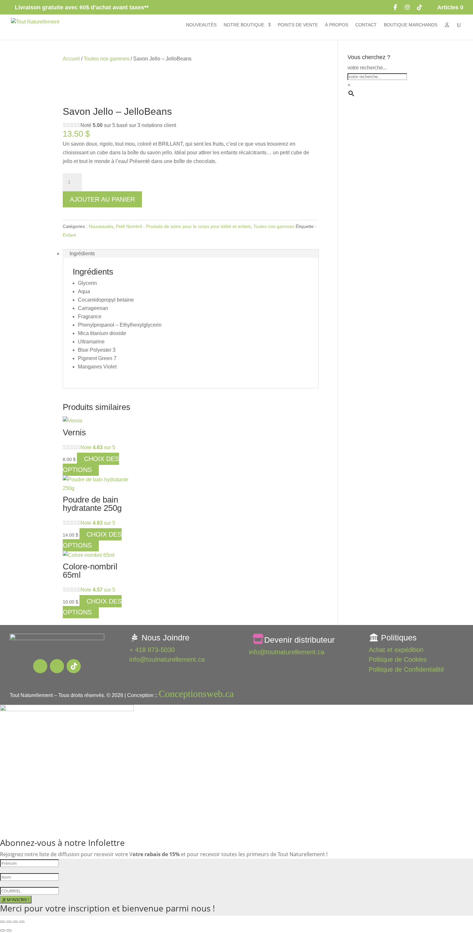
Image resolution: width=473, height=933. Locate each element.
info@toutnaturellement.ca (167, 659)
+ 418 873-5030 (152, 649)
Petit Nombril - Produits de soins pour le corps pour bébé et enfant (183, 226)
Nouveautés (201, 25)
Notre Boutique (244, 25)
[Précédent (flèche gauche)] (2, 930)
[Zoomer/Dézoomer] (2, 922)
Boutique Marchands (410, 25)
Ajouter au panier (102, 199)
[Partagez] (15, 922)
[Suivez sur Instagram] (57, 666)
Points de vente (298, 25)
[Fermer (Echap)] (21, 922)
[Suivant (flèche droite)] (9, 930)
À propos (336, 25)
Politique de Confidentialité (406, 669)
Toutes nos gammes (106, 58)
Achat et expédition (396, 649)
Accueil (71, 58)
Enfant (69, 235)
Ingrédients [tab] (82, 253)
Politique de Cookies (398, 659)
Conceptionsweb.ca (196, 693)
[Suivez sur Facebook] (40, 666)
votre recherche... (367, 67)
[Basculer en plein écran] (9, 922)
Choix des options (91, 464)
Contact (366, 25)
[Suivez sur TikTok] (74, 666)
